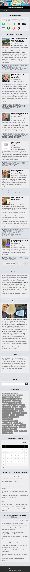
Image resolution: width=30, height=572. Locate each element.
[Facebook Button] (9, 7)
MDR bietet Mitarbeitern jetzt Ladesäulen (11, 554)
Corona (25, 134)
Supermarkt (18, 136)
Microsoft (23, 163)
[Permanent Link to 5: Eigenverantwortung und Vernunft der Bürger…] (6, 117)
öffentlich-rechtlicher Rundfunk (12, 234)
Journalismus (18, 67)
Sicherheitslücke (7, 165)
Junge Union (11, 232)
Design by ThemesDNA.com (15, 570)
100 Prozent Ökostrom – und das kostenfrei (12, 558)
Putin (7, 107)
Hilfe (18, 192)
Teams (14, 165)
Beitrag (14, 66)
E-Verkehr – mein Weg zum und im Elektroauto (15, 516)
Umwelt (14, 428)
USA (16, 430)
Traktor (12, 69)
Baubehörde (6, 393)
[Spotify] (4, 24)
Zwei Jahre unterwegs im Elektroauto (11, 520)
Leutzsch (19, 409)
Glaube (11, 192)
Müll (21, 411)
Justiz (17, 232)
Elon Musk (6, 399)
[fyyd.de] (9, 28)
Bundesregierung (17, 134)
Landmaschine (6, 68)
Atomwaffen (22, 105)
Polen (23, 413)
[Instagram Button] (13, 7)
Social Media (7, 423)
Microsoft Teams (6, 164)
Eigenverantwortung (20, 135)
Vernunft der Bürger (14, 137)
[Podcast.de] (9, 24)
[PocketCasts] (14, 28)
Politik (19, 104)
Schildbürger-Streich (9, 421)
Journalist (11, 65)
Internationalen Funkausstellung (19, 334)
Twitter (23, 426)
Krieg (23, 106)
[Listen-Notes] (19, 28)
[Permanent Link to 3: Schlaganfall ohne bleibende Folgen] (6, 174)
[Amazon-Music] (4, 28)
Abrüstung (15, 105)
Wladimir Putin (6, 108)
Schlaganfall (24, 192)
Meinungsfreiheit (7, 233)
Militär (4, 107)
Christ (9, 104)
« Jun (3, 467)
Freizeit (14, 189)
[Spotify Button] (15, 7)
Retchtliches (15, 235)
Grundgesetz (11, 231)
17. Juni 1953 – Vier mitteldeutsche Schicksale (13, 486)
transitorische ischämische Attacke (14, 193)
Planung (16, 413)
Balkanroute (5, 338)
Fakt (18, 258)
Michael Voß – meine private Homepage (15, 472)
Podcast (16, 65)
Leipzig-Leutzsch (8, 409)
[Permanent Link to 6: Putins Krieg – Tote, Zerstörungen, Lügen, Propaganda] (6, 77)
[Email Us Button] (19, 7)
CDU (13, 230)
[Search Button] (22, 7)
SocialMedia (17, 423)
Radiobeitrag (23, 65)
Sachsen (15, 417)
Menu (5, 10)
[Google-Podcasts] (14, 24)
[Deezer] (19, 24)
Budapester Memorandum (9, 106)
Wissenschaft (19, 69)
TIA (2, 193)
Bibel (15, 393)
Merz (13, 233)
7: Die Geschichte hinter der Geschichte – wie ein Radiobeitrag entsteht (19, 40)
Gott (14, 192)
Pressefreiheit (6, 235)
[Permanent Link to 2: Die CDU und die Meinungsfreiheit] (6, 201)
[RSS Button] (21, 7)
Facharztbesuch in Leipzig (8, 478)
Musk (15, 411)
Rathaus (20, 415)
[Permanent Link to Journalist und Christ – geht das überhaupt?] (6, 243)
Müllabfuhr (6, 413)
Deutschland (9, 135)
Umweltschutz (7, 430)
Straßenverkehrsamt (10, 426)
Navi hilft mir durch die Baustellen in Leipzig (12, 549)
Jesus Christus (7, 405)
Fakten (22, 258)
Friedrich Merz (19, 230)
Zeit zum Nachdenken (7, 481)
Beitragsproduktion (7, 67)
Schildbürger (7, 419)
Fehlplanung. (17, 399)
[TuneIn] (25, 24)
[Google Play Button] (17, 7)
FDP (3, 136)
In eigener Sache (6, 484)
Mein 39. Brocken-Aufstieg (8, 476)
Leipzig (22, 407)
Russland (12, 107)
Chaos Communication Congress (18, 329)
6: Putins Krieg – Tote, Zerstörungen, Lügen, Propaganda (17, 76)
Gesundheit (11, 133)
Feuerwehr (6, 401)
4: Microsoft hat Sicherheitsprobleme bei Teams (18, 144)
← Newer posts (9, 263)
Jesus (18, 403)
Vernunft (4, 137)
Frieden (19, 106)
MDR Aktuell (23, 68)
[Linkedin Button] (11, 7)
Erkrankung (16, 191)
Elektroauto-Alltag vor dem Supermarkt (11, 536)
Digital (9, 162)
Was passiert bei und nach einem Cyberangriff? (13, 508)
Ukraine (18, 107)
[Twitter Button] (7, 7)
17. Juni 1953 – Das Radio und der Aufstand (12, 491)
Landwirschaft (14, 68)
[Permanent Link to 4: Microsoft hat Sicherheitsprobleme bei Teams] (6, 146)
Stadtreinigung (19, 425)
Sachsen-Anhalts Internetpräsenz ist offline (12, 500)
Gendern (4, 231)
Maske (13, 136)
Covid (3, 135)
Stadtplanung (7, 425)
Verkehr (23, 430)
